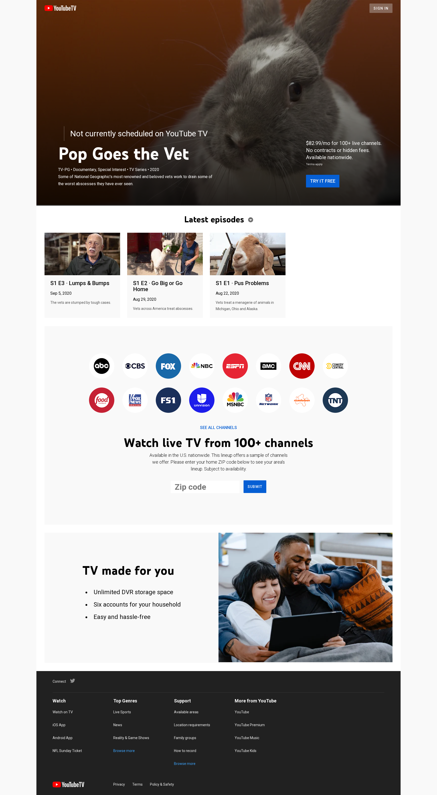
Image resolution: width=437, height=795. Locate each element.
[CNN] (302, 366)
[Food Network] (101, 400)
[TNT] (335, 400)
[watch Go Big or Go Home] (165, 254)
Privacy (119, 784)
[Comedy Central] (335, 366)
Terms (137, 784)
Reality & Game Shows (131, 738)
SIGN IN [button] (381, 8)
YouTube (242, 712)
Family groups (185, 738)
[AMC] (268, 366)
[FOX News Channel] (135, 400)
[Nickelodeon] (302, 400)
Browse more (124, 751)
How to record (185, 751)
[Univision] (202, 400)
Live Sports (122, 712)
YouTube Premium (250, 725)
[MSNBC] (235, 400)
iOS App (59, 725)
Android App (63, 738)
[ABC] (101, 366)
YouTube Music (247, 738)
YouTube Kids (245, 751)
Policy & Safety (162, 784)
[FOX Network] (168, 366)
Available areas (186, 712)
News (117, 725)
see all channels (218, 427)
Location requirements (192, 725)
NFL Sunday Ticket (67, 751)
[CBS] (135, 366)
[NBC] (202, 366)
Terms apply (314, 164)
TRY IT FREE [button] (322, 181)
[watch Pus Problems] (248, 254)
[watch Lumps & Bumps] (82, 254)
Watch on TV (63, 712)
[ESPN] (235, 366)
